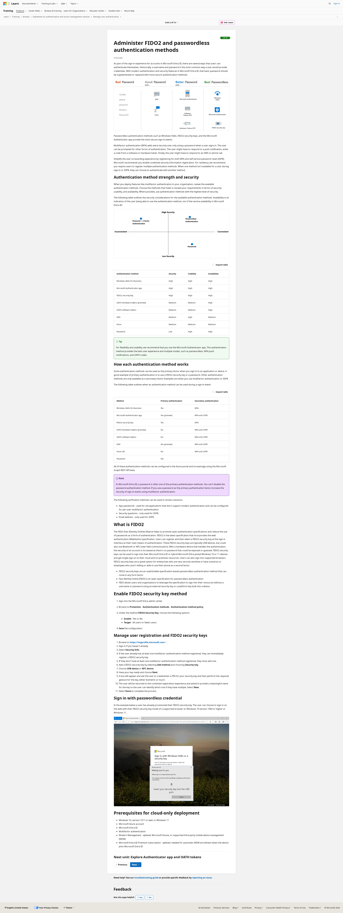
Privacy (258, 907)
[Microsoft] (5, 3)
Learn (6, 16)
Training (16, 16)
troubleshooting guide (146, 877)
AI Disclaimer (204, 907)
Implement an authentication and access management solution (61, 16)
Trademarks (314, 907)
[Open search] (329, 3)
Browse (26, 16)
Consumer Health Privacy (277, 907)
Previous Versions (221, 907)
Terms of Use (299, 907)
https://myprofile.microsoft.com (147, 642)
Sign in (336, 3)
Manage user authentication (106, 16)
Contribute (246, 907)
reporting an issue (202, 877)
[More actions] (337, 17)
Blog (235, 907)
